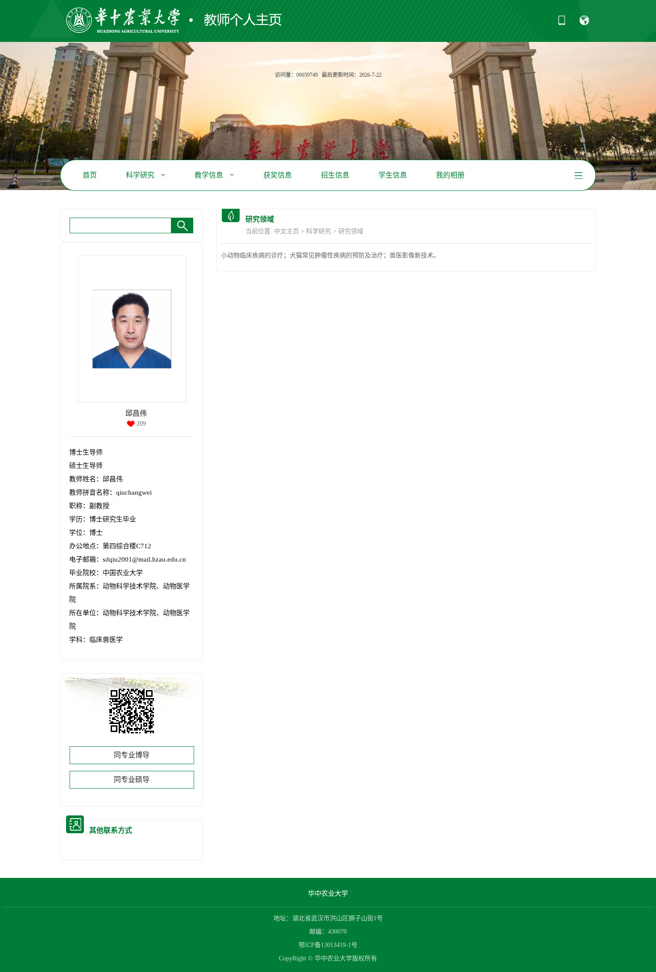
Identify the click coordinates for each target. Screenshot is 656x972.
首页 (90, 175)
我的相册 (450, 175)
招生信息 (335, 175)
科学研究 (141, 175)
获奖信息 (277, 175)
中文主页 (286, 231)
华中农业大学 (328, 893)
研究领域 (350, 231)
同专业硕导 (131, 779)
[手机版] (561, 23)
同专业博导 (131, 755)
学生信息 (392, 175)
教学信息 (210, 175)
